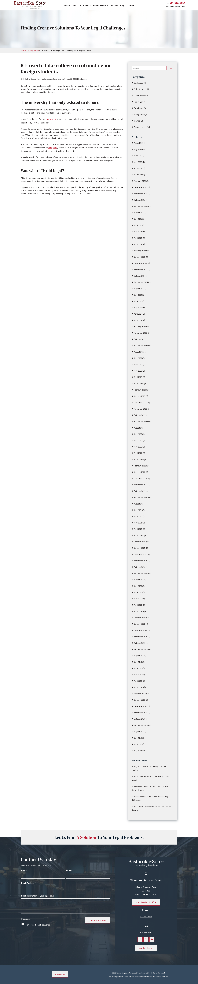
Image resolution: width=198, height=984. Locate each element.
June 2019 (138, 668)
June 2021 (138, 516)
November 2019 (140, 636)
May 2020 (138, 598)
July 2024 (138, 295)
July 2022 (138, 434)
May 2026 (138, 162)
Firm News (138, 108)
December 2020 (140, 554)
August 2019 (139, 655)
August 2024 (139, 288)
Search (170, 68)
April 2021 (138, 529)
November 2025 (140, 193)
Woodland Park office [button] (146, 902)
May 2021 (138, 522)
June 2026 (138, 155)
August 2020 (139, 579)
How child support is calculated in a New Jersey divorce (150, 788)
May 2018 (138, 750)
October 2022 (139, 415)
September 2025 (141, 206)
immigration (51, 119)
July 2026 (138, 149)
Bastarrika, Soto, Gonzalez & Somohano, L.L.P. (48, 79)
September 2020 (141, 573)
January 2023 (139, 396)
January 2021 (139, 548)
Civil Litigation (140, 89)
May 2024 (138, 307)
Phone (69, 870)
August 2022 (139, 427)
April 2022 (138, 453)
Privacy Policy (129, 976)
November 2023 (140, 333)
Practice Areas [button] (99, 5)
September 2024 (141, 282)
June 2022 (138, 440)
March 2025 (139, 244)
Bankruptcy (139, 83)
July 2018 (138, 738)
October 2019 (139, 643)
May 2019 (138, 674)
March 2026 (139, 174)
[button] (195, 967)
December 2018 (140, 706)
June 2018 (138, 744)
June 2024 (138, 301)
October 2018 (139, 719)
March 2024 (139, 320)
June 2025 (138, 225)
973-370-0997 (177, 3)
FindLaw (165, 976)
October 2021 (139, 491)
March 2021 (139, 535)
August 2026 (139, 143)
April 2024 (138, 314)
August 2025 (139, 212)
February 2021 (140, 541)
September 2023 (141, 345)
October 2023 (139, 339)
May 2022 (138, 446)
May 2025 (138, 231)
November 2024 (140, 269)
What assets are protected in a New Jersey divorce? (151, 808)
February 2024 (140, 326)
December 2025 (140, 187)
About (74, 5)
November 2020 (140, 560)
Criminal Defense (141, 95)
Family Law (138, 102)
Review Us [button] (60, 974)
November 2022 (140, 409)
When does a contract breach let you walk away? (150, 778)
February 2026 (140, 181)
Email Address (28, 883)
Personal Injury (140, 127)
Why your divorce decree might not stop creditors (150, 768)
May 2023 (138, 370)
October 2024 (139, 276)
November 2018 (140, 712)
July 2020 (138, 586)
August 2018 (139, 731)
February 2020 (140, 617)
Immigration (82, 79)
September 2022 (141, 421)
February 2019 (140, 693)
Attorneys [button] (84, 5)
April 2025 (138, 238)
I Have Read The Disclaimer (37, 924)
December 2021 (140, 478)
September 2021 (141, 497)
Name (24, 870)
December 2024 (140, 263)
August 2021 (139, 503)
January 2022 (139, 472)
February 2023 (140, 389)
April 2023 (138, 377)
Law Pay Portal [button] (146, 947)
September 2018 (141, 725)
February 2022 (140, 465)
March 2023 (139, 383)
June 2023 (138, 364)
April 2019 (138, 681)
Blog (122, 5)
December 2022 (140, 402)
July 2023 (138, 358)
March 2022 (139, 459)
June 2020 (138, 592)
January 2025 (139, 257)
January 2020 (139, 624)
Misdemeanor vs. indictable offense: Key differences (150, 798)
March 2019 (139, 687)
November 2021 (140, 484)
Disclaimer (25, 919)
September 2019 (141, 649)
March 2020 (139, 611)
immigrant (52, 147)
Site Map (120, 976)
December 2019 (140, 630)
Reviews (114, 5)
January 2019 (139, 700)
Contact (130, 5)
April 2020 (138, 605)
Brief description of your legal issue (37, 895)
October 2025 (139, 200)
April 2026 (138, 168)
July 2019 (138, 662)
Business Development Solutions (147, 976)
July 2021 (138, 510)
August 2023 (139, 352)
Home (67, 5)
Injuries (137, 120)
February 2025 (140, 250)
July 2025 (138, 219)
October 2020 (139, 567)
